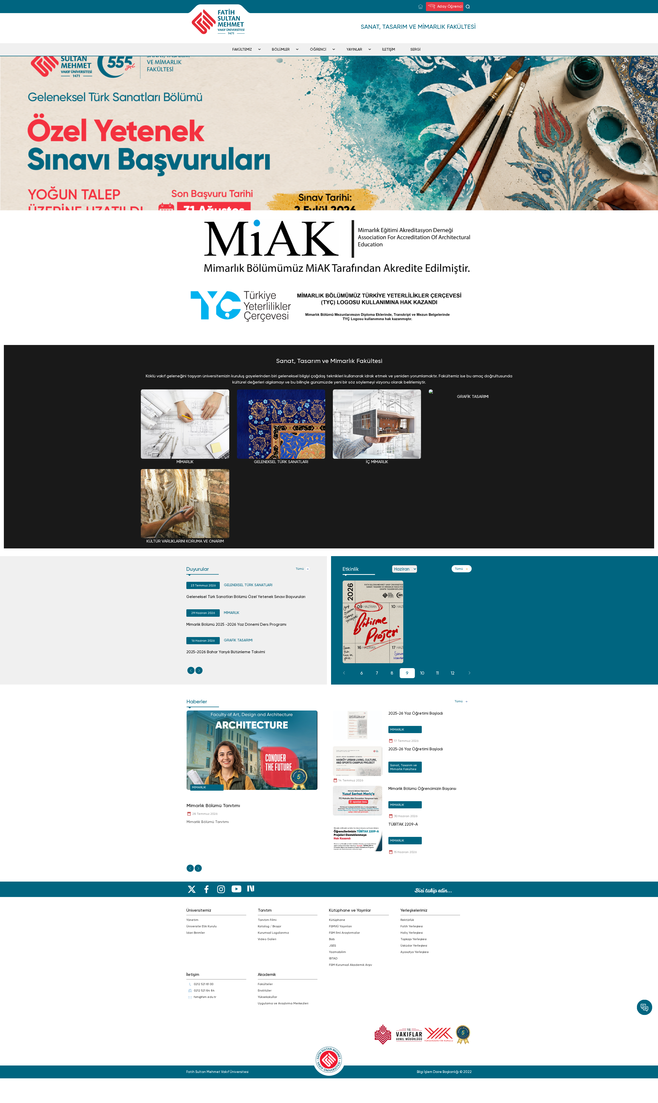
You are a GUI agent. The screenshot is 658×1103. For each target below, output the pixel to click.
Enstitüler (264, 990)
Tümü (300, 569)
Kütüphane (337, 920)
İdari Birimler (195, 932)
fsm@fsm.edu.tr (205, 997)
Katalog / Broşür (269, 926)
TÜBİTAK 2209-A (403, 824)
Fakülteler (265, 984)
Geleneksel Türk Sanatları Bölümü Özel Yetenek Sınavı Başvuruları (245, 596)
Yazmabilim (337, 952)
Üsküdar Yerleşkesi (413, 945)
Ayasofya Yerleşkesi (414, 952)
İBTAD (333, 958)
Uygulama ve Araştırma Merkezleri (283, 1003)
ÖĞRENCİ (318, 49)
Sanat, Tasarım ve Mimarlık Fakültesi (403, 767)
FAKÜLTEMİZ (242, 49)
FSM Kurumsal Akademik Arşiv (350, 965)
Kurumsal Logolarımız (273, 932)
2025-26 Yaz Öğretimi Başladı (415, 713)
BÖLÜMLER (281, 49)
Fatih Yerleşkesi (411, 926)
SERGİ (415, 49)
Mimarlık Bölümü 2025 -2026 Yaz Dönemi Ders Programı (236, 624)
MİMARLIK (231, 613)
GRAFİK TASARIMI (238, 640)
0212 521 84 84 (204, 990)
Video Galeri (267, 939)
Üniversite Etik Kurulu (201, 926)
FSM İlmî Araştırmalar (344, 932)
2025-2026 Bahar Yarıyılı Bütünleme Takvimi (225, 652)
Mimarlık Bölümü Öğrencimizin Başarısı (422, 788)
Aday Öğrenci (449, 6)
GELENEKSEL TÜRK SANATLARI (248, 585)
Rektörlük (407, 920)
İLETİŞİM (388, 49)
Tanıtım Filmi (267, 920)
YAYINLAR (354, 49)
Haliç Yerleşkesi (411, 932)
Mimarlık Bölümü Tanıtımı (213, 805)
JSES (332, 945)
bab (332, 939)
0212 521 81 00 (203, 984)
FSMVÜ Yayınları (340, 926)
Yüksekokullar (267, 997)
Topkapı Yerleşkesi (413, 939)
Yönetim (192, 920)
